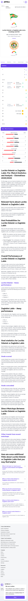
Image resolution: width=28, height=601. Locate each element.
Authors (2, 553)
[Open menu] (26, 2)
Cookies (2, 559)
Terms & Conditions (5, 561)
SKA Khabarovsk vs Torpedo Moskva (8, 542)
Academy (3, 574)
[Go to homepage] (5, 2)
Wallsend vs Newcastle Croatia (7, 540)
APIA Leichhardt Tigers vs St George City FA (10, 545)
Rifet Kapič (19, 113)
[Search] (23, 2)
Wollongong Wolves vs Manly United (8, 547)
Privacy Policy (3, 557)
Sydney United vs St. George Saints (8, 543)
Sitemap (2, 562)
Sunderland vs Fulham (5, 532)
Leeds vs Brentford (4, 528)
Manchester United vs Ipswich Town (8, 533)
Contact (2, 555)
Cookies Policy (18, 592)
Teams (2, 571)
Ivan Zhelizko (18, 110)
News (2, 576)
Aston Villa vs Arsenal (5, 535)
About (2, 552)
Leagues (2, 569)
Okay (15, 597)
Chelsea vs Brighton (5, 530)
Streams (2, 572)
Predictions (3, 567)
